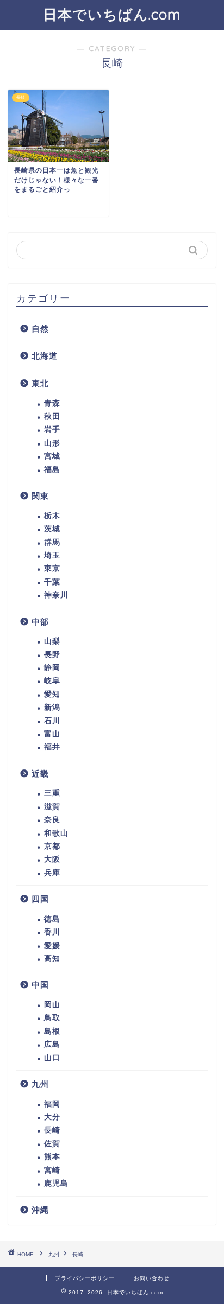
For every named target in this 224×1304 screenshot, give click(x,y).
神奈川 (56, 595)
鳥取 (52, 1018)
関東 (40, 495)
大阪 (52, 859)
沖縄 (40, 1209)
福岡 (52, 1104)
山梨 (52, 641)
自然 (40, 328)
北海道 (45, 355)
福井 (52, 747)
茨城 (52, 529)
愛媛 (52, 946)
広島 (52, 1044)
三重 (52, 793)
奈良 (52, 820)
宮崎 (52, 1170)
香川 (52, 932)
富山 (52, 734)
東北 (40, 383)
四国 (40, 899)
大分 (52, 1117)
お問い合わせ (152, 1278)
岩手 (52, 429)
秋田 (52, 416)
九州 (40, 1084)
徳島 (52, 919)
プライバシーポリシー (85, 1278)
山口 (52, 1058)
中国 (40, 984)
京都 (52, 846)
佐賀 (52, 1144)
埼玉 (52, 555)
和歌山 (56, 833)
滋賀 (52, 807)
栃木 (52, 516)
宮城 (52, 456)
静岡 (52, 668)
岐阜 (52, 681)
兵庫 (52, 873)
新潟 (52, 707)
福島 (52, 470)
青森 (52, 403)
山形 (52, 443)
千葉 (52, 582)
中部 (40, 621)
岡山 (52, 1005)
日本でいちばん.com (112, 14)
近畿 (40, 773)
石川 (52, 721)
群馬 (52, 542)
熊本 (52, 1157)
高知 (52, 959)
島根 (52, 1031)
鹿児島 (56, 1183)
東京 (52, 568)
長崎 (52, 1130)
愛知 (52, 694)
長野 (52, 655)
